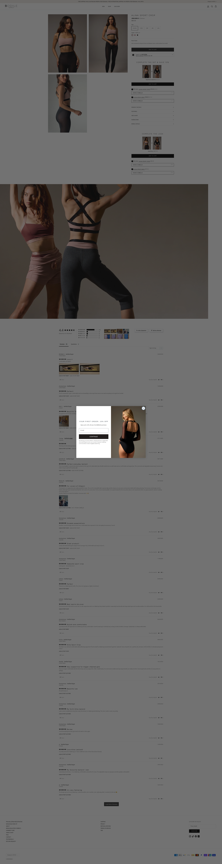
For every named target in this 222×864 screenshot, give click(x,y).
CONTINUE (94, 436)
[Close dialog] (143, 408)
